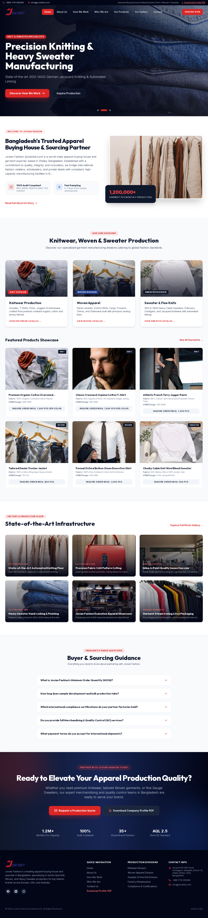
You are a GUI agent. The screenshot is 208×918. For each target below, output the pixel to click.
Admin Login (197, 909)
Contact (157, 11)
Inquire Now (192, 12)
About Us (62, 11)
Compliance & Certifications (142, 886)
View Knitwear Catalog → (25, 321)
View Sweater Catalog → (159, 321)
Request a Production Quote (77, 810)
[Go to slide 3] (107, 110)
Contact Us (92, 886)
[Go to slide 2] (101, 110)
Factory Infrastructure (139, 881)
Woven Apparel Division (140, 872)
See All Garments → (191, 339)
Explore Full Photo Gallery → (186, 525)
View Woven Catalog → (91, 321)
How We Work (81, 11)
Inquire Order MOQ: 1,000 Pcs (104, 482)
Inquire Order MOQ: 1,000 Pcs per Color (36, 408)
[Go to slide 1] (98, 110)
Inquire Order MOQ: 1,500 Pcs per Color (104, 408)
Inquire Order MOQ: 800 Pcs (37, 482)
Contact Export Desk (23, 93)
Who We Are (101, 11)
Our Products (121, 11)
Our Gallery (141, 11)
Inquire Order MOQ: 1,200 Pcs (171, 411)
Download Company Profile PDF (133, 810)
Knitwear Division (137, 868)
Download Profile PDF (194, 2)
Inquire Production (65, 93)
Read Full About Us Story (19, 203)
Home (48, 11)
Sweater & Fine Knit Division (142, 877)
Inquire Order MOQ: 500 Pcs (171, 482)
